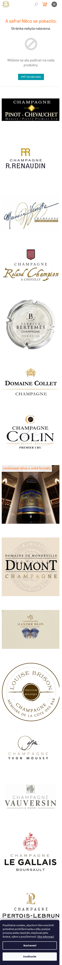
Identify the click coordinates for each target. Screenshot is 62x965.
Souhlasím (29, 956)
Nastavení (29, 945)
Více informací (45, 937)
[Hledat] (36, 4)
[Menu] (54, 4)
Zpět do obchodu (31, 76)
